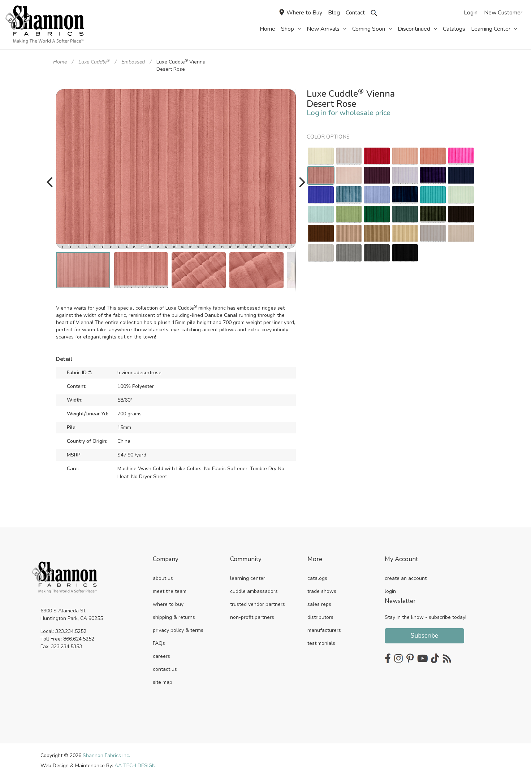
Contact (355, 13)
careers (161, 656)
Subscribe (424, 635)
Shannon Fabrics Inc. (106, 755)
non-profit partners (252, 617)
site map (162, 682)
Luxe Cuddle (94, 61)
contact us (165, 669)
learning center (247, 578)
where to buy (168, 604)
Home (60, 61)
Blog (334, 13)
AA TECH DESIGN (135, 765)
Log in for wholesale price (348, 113)
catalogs (317, 578)
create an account (406, 578)
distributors (320, 617)
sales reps (319, 604)
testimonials (321, 643)
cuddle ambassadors (254, 591)
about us (163, 578)
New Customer (503, 13)
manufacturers (324, 630)
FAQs (159, 643)
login (390, 591)
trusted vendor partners (257, 604)
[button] (289, 95)
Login (471, 13)
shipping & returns (174, 617)
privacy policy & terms (178, 630)
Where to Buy (304, 13)
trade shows (321, 591)
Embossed (133, 61)
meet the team (169, 591)
